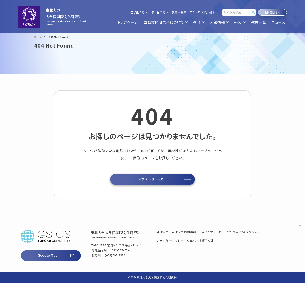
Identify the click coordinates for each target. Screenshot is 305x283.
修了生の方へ (159, 12)
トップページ (128, 22)
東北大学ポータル (212, 232)
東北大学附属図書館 (185, 232)
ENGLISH (272, 12)
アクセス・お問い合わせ (204, 12)
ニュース (278, 22)
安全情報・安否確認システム (244, 232)
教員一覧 (258, 22)
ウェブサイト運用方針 (200, 241)
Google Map (48, 255)
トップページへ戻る (150, 179)
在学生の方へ (139, 12)
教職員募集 (179, 12)
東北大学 (162, 232)
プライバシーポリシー (170, 241)
